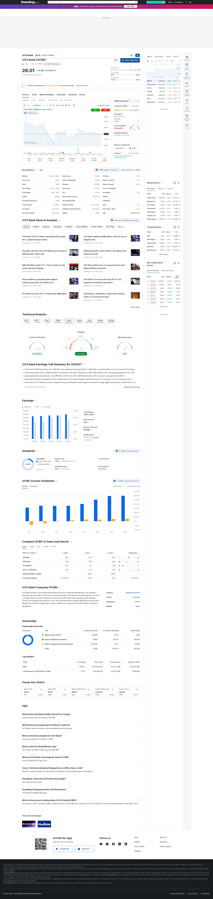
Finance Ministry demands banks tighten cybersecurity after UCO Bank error (40, 281)
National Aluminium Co (79, 689)
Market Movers (153, 183)
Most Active (151, 188)
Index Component (66, 100)
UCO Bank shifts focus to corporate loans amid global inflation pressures (104, 266)
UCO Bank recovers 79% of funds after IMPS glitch (44, 294)
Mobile (136, 842)
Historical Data (52, 100)
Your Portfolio (139, 846)
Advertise (163, 842)
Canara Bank (52, 689)
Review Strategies (82, 85)
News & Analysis (46, 95)
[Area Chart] (28, 105)
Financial (136, 597)
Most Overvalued (167, 270)
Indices (149, 56)
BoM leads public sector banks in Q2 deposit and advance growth (105, 252)
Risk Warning (205, 893)
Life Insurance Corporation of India (37, 671)
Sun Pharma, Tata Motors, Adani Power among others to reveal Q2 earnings (104, 295)
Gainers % (161, 188)
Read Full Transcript (132, 387)
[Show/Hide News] (74, 105)
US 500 (149, 91)
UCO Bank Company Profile (40, 587)
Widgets (137, 851)
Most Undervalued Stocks (155, 264)
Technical (72, 95)
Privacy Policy (192, 893)
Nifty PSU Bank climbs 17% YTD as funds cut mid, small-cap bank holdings (43, 266)
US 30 (149, 88)
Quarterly (34, 486)
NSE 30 (149, 81)
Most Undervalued (153, 270)
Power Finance (124, 689)
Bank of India (28, 689)
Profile (33, 100)
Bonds (168, 56)
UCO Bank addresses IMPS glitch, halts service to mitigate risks (105, 238)
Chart (34, 95)
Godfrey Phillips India (102, 689)
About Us (163, 837)
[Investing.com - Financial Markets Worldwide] (30, 2)
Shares (175, 56)
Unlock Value (133, 70)
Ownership (41, 100)
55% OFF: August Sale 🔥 (156, 2)
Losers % (170, 188)
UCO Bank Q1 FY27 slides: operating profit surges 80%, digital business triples (44, 238)
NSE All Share (151, 84)
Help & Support (165, 846)
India (138, 606)
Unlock (65, 578)
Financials (61, 95)
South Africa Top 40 (153, 102)
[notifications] (186, 2)
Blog (136, 837)
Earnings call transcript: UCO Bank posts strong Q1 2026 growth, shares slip (44, 252)
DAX (148, 98)
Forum (82, 95)
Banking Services (133, 593)
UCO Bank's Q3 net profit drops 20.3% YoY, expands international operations (103, 281)
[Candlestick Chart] (24, 105)
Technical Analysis (34, 314)
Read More (26, 606)
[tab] (27, 321)
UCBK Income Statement (38, 480)
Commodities (159, 56)
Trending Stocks (154, 227)
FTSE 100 (150, 95)
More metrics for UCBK (131, 170)
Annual (25, 486)
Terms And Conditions (177, 893)
